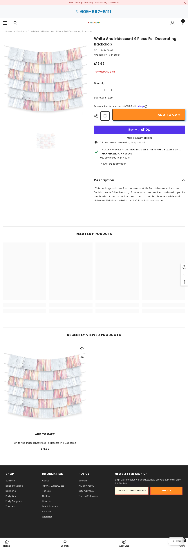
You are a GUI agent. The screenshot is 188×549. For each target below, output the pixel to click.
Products (22, 31)
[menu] (5, 23)
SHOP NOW (114, 2)
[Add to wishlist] (82, 348)
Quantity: (99, 83)
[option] (45, 79)
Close (184, 2)
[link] (105, 116)
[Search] (15, 23)
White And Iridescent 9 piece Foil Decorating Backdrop (45, 442)
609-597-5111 (96, 12)
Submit (166, 490)
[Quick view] (82, 357)
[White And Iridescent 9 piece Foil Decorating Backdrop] (45, 386)
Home (9, 31)
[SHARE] (97, 116)
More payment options (139, 137)
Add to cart (170, 114)
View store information (113, 163)
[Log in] (173, 23)
